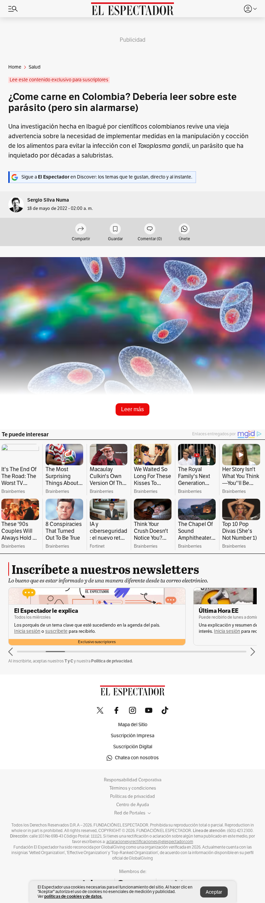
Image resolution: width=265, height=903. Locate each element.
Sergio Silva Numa (48, 200)
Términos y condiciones (132, 788)
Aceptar (214, 892)
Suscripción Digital (132, 747)
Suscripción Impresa (132, 736)
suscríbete (56, 631)
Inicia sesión (27, 631)
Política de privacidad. (112, 660)
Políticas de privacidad (132, 796)
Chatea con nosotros (137, 758)
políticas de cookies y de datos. (73, 896)
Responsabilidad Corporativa (132, 780)
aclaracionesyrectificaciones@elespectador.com (149, 841)
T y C (69, 660)
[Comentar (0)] (149, 229)
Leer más (132, 409)
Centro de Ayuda (132, 804)
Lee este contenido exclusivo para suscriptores (59, 80)
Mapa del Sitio (132, 725)
